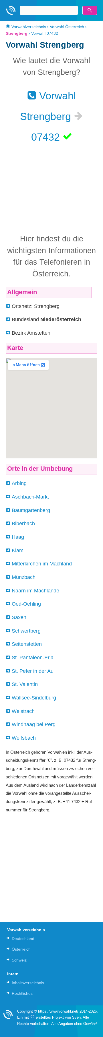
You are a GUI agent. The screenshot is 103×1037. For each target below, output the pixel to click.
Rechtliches (22, 993)
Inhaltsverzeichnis (28, 982)
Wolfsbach (24, 738)
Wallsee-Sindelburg (34, 698)
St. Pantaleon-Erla (33, 657)
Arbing (19, 483)
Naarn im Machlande (35, 591)
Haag (18, 537)
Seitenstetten (27, 644)
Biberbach (23, 523)
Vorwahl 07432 (44, 33)
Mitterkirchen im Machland (42, 564)
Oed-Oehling (26, 604)
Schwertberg (26, 631)
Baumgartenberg (31, 510)
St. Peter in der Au (33, 671)
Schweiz (19, 960)
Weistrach (23, 711)
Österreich (21, 949)
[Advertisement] (51, 188)
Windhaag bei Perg (34, 724)
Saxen (19, 617)
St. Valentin (25, 684)
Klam (17, 550)
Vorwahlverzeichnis (28, 26)
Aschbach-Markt (30, 497)
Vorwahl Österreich (67, 26)
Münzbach (23, 577)
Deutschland (23, 938)
